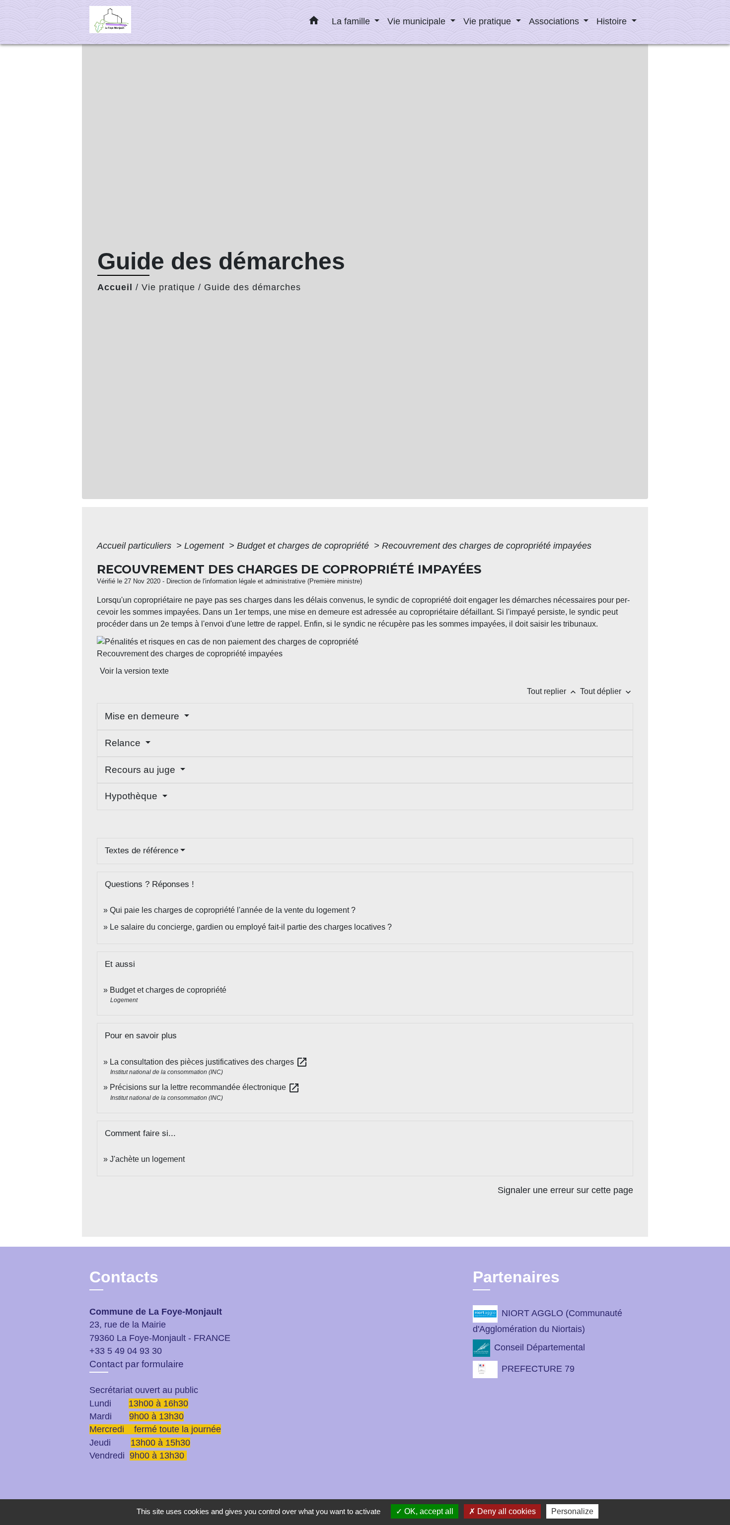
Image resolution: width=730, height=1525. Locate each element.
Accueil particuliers (135, 546)
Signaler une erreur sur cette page (565, 1190)
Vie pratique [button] (488, 21)
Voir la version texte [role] (134, 671)
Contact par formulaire (136, 1364)
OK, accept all (427, 1511)
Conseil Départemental (539, 1347)
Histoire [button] (612, 21)
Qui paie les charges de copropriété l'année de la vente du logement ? (233, 910)
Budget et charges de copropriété (304, 546)
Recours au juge (141, 769)
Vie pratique (168, 287)
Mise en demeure (143, 716)
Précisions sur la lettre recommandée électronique (205, 1087)
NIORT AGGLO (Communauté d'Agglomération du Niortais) (547, 1321)
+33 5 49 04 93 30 (125, 1351)
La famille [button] (352, 21)
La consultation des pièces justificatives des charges (209, 1062)
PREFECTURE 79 (538, 1369)
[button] (314, 22)
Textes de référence (141, 850)
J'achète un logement (147, 1159)
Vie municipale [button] (417, 21)
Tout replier (552, 691)
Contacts (123, 1277)
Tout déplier (606, 691)
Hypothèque (132, 796)
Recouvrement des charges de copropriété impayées (486, 546)
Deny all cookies (505, 1511)
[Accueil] (151, 22)
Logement (205, 546)
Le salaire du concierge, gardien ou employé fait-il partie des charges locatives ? (251, 927)
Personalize (572, 1511)
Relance (124, 743)
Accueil (115, 287)
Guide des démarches (252, 287)
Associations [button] (555, 21)
